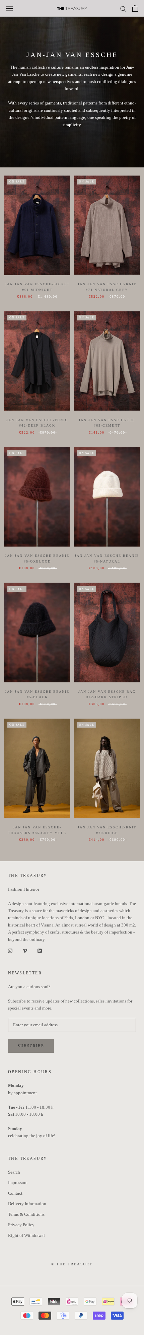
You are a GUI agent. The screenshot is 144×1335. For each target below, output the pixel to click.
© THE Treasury (72, 1264)
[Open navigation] (9, 8)
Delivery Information (27, 1203)
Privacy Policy (21, 1224)
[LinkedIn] (40, 950)
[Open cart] (135, 8)
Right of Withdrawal (26, 1235)
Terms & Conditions (26, 1214)
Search (14, 1172)
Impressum (17, 1182)
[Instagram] (10, 950)
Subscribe (31, 1046)
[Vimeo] (25, 950)
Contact (15, 1193)
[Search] (123, 8)
